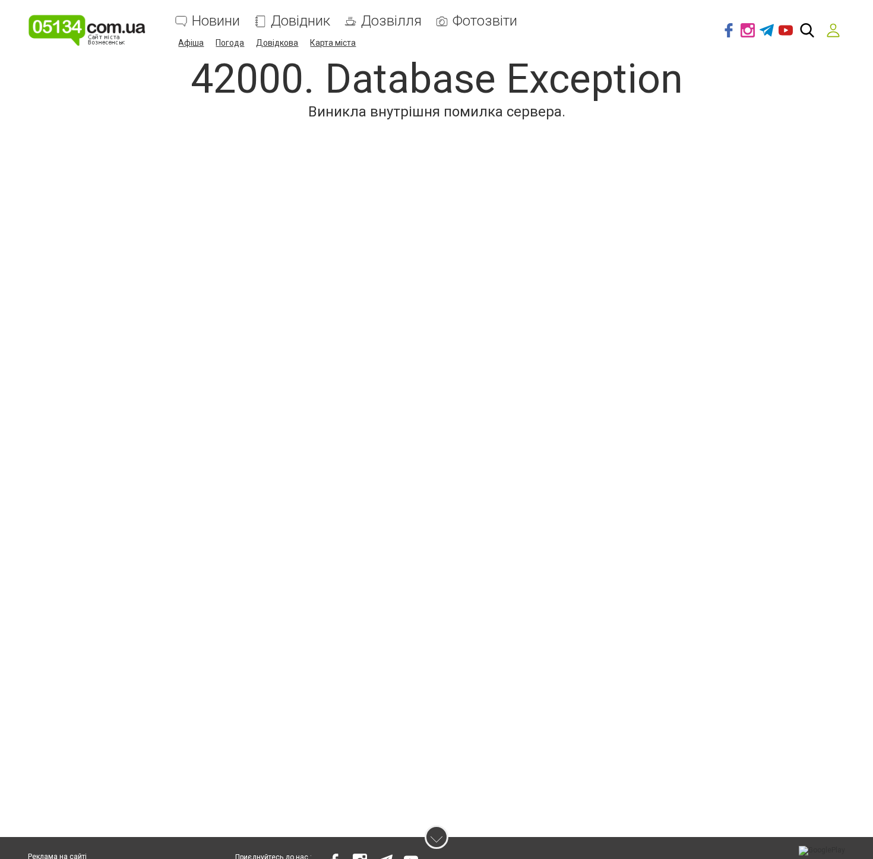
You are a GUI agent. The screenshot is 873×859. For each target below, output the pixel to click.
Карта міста (333, 43)
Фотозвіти (485, 21)
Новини (216, 21)
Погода (230, 43)
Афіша (191, 43)
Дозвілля (391, 21)
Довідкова (277, 43)
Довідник (300, 21)
